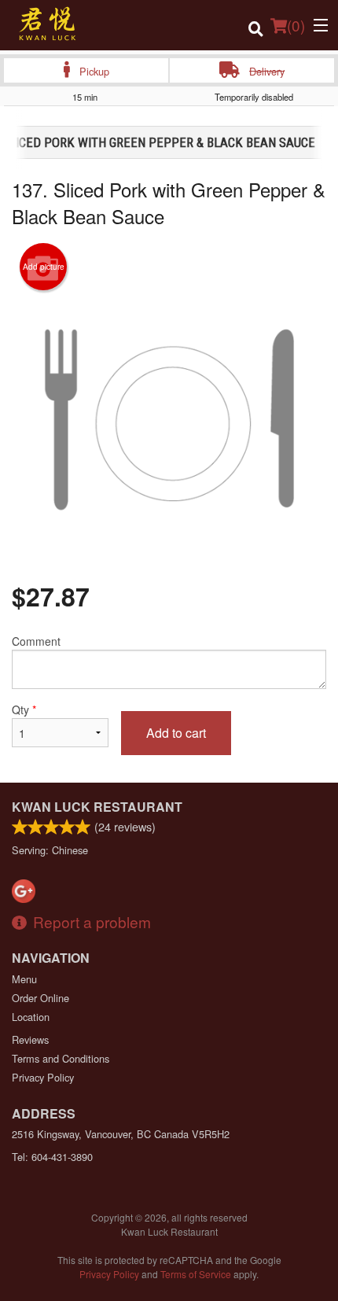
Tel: (52, 1156)
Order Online (40, 997)
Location (31, 1016)
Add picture (43, 266)
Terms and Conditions (60, 1058)
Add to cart (176, 733)
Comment (36, 641)
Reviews (30, 1039)
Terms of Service (195, 1274)
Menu (24, 978)
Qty (24, 709)
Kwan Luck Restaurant (97, 807)
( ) (296, 24)
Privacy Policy (43, 1077)
